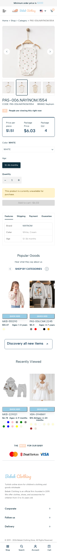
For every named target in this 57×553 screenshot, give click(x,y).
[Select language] (43, 11)
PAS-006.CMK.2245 (41, 321)
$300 (40, 3)
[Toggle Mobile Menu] (4, 11)
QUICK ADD (15, 316)
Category (22, 20)
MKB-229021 (9, 414)
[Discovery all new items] (47, 344)
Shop (13, 20)
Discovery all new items (25, 343)
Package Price (28, 124)
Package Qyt (45, 124)
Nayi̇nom (50, 104)
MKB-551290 (9, 321)
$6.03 (29, 131)
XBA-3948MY (38, 414)
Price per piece (10, 124)
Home (5, 20)
